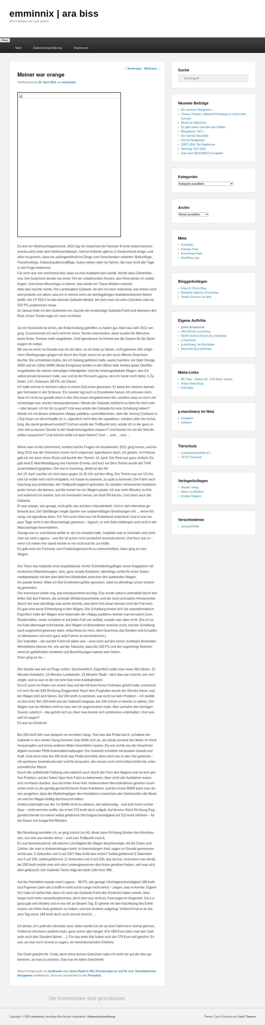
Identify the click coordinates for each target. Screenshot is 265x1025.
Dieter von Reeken (192, 491)
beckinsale (69, 82)
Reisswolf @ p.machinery (196, 348)
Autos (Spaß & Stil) (82, 971)
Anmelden (187, 244)
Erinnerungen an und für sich (115, 971)
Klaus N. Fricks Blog (193, 288)
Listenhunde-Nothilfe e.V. (196, 452)
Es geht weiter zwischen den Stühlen (203, 127)
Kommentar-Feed (191, 253)
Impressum (81, 47)
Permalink (94, 975)
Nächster (152, 68)
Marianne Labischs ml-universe (199, 292)
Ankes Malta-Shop (192, 383)
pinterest (186, 422)
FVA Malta (187, 387)
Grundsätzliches (145, 971)
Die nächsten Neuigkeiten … (198, 109)
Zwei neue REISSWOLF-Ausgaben (202, 153)
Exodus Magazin (191, 496)
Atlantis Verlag (190, 487)
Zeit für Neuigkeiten (193, 140)
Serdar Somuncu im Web (196, 296)
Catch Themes (246, 1016)
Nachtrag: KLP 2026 (193, 148)
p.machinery (188, 340)
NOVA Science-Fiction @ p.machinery (204, 335)
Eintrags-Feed (189, 249)
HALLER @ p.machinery (196, 331)
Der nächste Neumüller (194, 135)
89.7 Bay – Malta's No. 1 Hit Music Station (206, 379)
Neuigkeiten (25, 975)
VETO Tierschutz (191, 457)
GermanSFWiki (190, 526)
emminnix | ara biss (54, 13)
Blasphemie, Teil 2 (192, 131)
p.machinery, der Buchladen (197, 344)
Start (18, 47)
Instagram (187, 418)
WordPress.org (190, 257)
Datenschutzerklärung (47, 47)
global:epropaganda (192, 327)
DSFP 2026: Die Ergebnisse (198, 144)
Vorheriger (133, 68)
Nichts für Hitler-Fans (194, 122)
